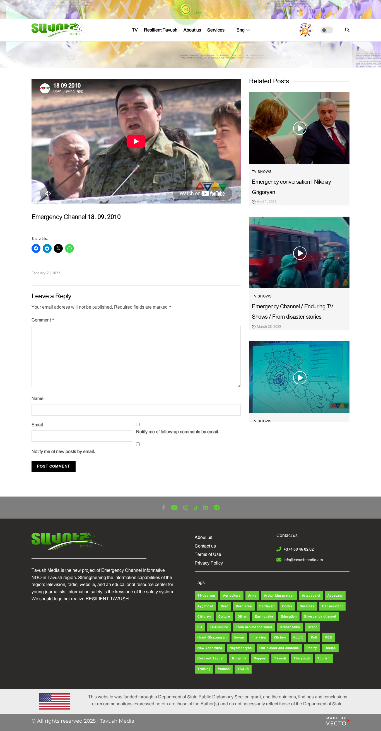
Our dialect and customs (279, 648)
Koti (314, 637)
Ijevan (239, 637)
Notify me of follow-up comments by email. (177, 432)
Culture (224, 616)
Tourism (324, 658)
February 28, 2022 (46, 273)
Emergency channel (320, 616)
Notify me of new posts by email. (63, 451)
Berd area (244, 606)
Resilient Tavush (160, 30)
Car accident (332, 606)
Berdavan (267, 606)
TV (135, 30)
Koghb (298, 637)
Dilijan (242, 616)
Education (289, 616)
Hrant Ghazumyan (212, 637)
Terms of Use (208, 554)
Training (204, 669)
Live (197, 12)
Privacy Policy (209, 563)
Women (224, 669)
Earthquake (264, 616)
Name (38, 398)
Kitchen (280, 637)
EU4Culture (219, 627)
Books (287, 606)
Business (307, 606)
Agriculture (232, 595)
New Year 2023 (209, 648)
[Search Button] (347, 30)
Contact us (205, 546)
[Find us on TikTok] (196, 508)
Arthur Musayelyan (279, 595)
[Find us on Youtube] (174, 507)
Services (216, 30)
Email (37, 425)
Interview (259, 637)
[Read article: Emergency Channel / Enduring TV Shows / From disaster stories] (299, 252)
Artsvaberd (311, 595)
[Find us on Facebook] (163, 507)
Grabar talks (290, 627)
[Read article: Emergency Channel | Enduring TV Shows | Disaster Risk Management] (299, 377)
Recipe (330, 648)
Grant (312, 627)
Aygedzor (335, 595)
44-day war (206, 595)
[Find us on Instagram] (185, 507)
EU (199, 627)
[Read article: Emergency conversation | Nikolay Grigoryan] (299, 128)
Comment (43, 320)
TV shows (262, 171)
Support (260, 658)
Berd (224, 606)
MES (328, 637)
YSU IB (243, 669)
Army (252, 595)
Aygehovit (205, 606)
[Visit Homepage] (61, 30)
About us (192, 30)
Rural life (239, 658)
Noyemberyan (241, 648)
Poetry (312, 648)
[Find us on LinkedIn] (205, 507)
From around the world (254, 627)
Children (204, 616)
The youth (302, 658)
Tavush (280, 658)
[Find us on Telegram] (217, 507)
